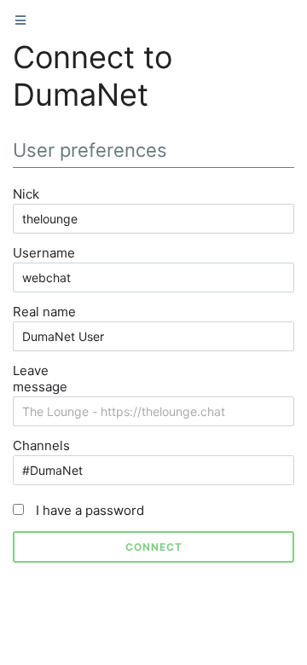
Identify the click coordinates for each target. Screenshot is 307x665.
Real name (44, 312)
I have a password (88, 510)
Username (44, 253)
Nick (26, 194)
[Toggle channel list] (20, 20)
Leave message (40, 378)
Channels (41, 445)
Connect (153, 547)
